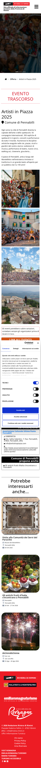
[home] (6, 79)
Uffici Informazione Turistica (13, 733)
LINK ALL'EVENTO (20, 339)
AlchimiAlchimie (10, 653)
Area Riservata (20, 746)
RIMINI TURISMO (8, 756)
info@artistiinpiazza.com (16, 443)
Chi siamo (18, 738)
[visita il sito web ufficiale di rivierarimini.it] (20, 676)
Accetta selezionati (20, 417)
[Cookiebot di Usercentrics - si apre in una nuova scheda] (25, 343)
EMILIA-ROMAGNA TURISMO (13, 753)
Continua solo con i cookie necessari (20, 423)
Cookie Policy (20, 743)
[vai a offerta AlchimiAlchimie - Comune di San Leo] (20, 631)
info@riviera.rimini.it (15, 731)
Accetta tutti (20, 410)
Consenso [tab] (5, 348)
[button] (36, 6)
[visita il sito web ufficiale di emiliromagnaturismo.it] (20, 699)
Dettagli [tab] (16, 348)
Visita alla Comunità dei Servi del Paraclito (19, 538)
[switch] (36, 389)
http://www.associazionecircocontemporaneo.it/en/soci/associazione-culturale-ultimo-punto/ (21, 450)
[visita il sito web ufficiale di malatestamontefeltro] (20, 686)
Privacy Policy (20, 740)
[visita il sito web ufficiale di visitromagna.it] (20, 713)
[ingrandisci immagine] (20, 189)
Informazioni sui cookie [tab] (30, 348)
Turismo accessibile (11, 758)
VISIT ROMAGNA (8, 750)
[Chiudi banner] (38, 343)
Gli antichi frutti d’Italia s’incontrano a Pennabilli (19, 466)
